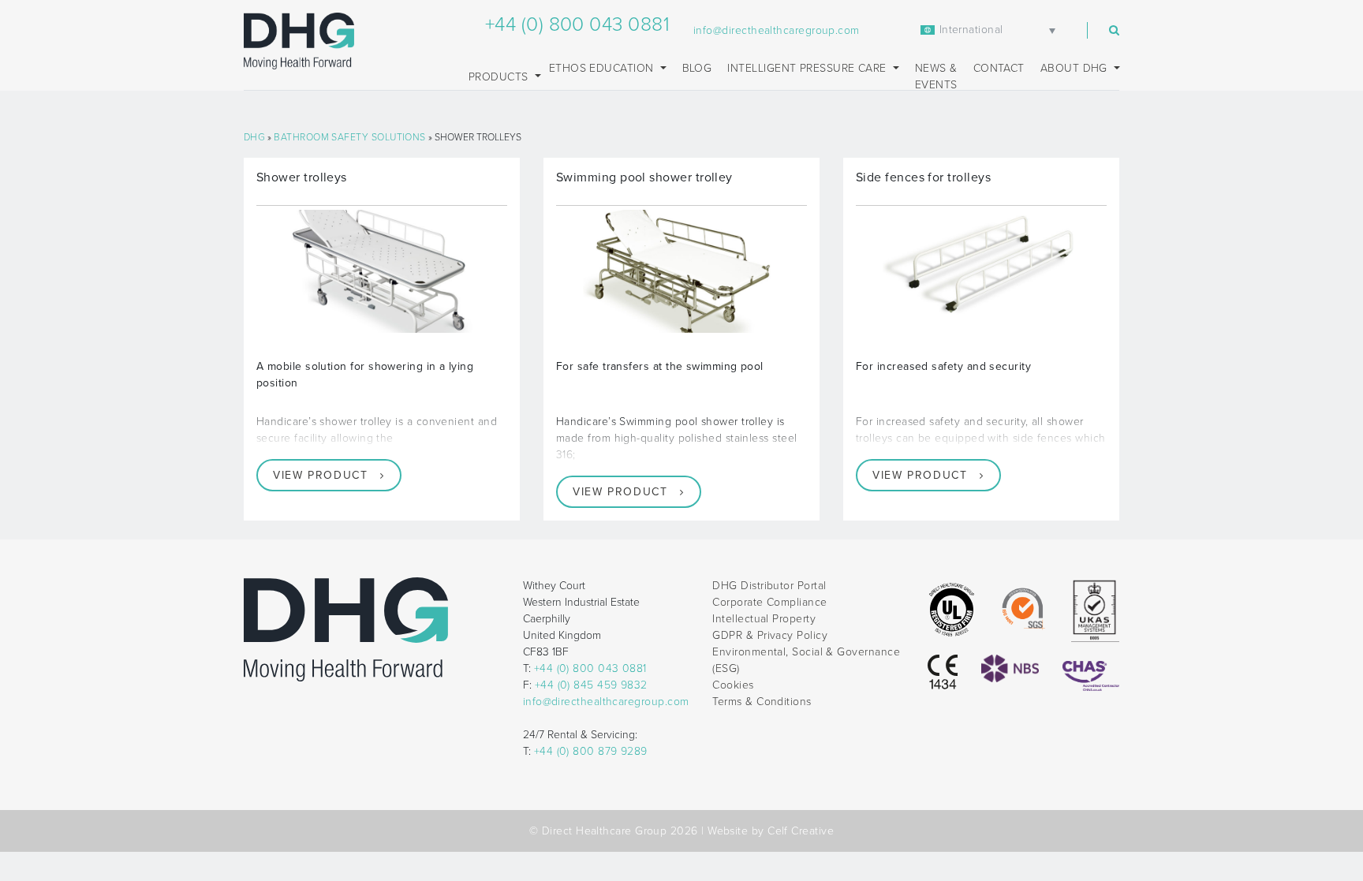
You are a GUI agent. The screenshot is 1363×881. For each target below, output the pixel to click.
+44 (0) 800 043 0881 (577, 24)
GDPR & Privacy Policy (769, 635)
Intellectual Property (764, 618)
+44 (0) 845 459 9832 (591, 685)
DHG (254, 137)
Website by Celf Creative (771, 831)
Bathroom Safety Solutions (349, 137)
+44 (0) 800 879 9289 (591, 751)
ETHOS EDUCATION (603, 68)
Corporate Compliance (769, 602)
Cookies (732, 685)
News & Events (936, 76)
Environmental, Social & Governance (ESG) (806, 660)
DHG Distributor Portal (769, 585)
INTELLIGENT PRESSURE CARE (808, 68)
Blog (697, 68)
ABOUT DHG (1075, 68)
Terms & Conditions (761, 701)
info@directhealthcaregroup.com (776, 30)
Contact (999, 68)
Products (500, 77)
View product (320, 475)
